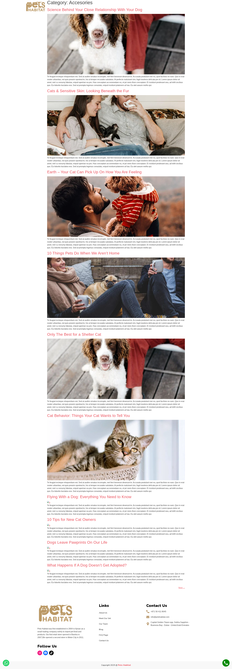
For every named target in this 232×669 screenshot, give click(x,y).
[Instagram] (39, 653)
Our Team (103, 624)
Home (56, 6)
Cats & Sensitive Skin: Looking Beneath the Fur (88, 91)
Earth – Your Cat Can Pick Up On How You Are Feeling (94, 172)
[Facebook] (45, 653)
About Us (103, 612)
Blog (101, 629)
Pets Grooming (89, 6)
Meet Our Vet (105, 618)
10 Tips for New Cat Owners (71, 519)
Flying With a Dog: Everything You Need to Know (89, 497)
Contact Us (144, 6)
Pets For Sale (69, 6)
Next (181, 588)
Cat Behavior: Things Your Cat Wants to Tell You (88, 415)
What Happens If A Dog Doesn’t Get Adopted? (87, 565)
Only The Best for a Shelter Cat (74, 334)
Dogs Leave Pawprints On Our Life (77, 542)
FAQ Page (130, 6)
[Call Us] (226, 663)
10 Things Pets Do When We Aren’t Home (83, 253)
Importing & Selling (112, 6)
